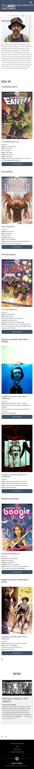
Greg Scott (7, 235)
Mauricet (26, 566)
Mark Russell (16, 160)
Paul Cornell (9, 645)
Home (1, 736)
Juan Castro (9, 152)
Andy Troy (10, 154)
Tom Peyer (9, 148)
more (15, 718)
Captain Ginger (8, 254)
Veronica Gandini (12, 320)
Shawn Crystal (19, 566)
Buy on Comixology (17, 164)
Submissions (17, 749)
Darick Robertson (7, 568)
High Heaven (7, 172)
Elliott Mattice (25, 241)
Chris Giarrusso (17, 243)
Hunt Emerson (25, 409)
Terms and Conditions (17, 752)
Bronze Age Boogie (9, 499)
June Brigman (18, 318)
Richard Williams (11, 239)
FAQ (17, 746)
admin (28, 765)
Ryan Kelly (12, 326)
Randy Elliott (10, 324)
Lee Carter (17, 409)
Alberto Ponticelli (13, 564)
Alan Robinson (10, 158)
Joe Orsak (5, 160)
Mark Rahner (9, 405)
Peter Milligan (10, 483)
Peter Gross (18, 324)
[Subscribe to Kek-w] (17, 659)
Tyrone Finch (10, 566)
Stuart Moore (9, 316)
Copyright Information (17, 743)
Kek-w (10, 160)
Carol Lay (27, 158)
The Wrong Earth (9, 87)
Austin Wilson (10, 241)
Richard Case (8, 485)
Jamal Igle (7, 150)
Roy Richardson (9, 318)
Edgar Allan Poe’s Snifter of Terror (15, 340)
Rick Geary (9, 243)
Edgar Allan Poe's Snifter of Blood (15, 581)
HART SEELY (12, 328)
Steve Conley (19, 326)
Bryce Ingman (20, 158)
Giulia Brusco (11, 562)
